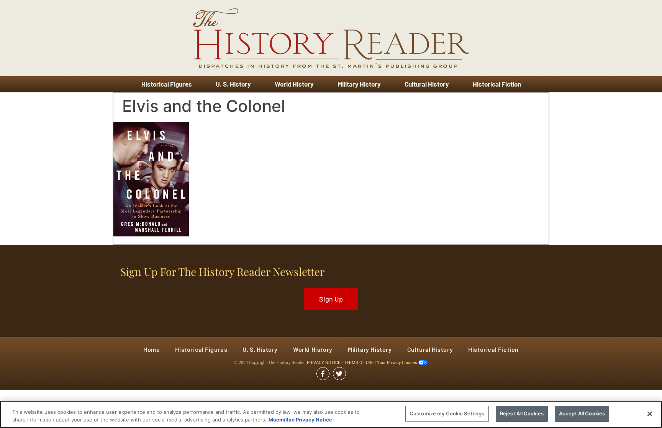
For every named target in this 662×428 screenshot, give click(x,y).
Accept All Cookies (582, 413)
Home (151, 349)
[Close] (649, 413)
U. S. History (233, 84)
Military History (359, 84)
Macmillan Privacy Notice (300, 420)
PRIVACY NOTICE (324, 362)
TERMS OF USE (359, 362)
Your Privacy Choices (397, 362)
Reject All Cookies (522, 413)
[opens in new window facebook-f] (322, 373)
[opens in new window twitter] (339, 373)
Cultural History (427, 84)
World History (294, 84)
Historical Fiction (497, 84)
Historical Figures (166, 84)
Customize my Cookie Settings (447, 413)
